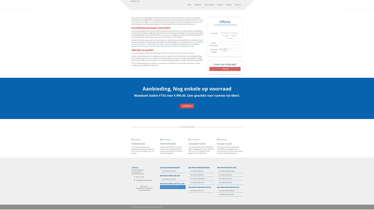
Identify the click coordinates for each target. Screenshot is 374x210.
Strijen (176, 46)
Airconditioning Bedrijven (197, 178)
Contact (238, 5)
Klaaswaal (168, 44)
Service (229, 5)
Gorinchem (142, 44)
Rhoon (159, 46)
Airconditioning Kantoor (197, 182)
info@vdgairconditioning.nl (144, 180)
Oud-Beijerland (194, 44)
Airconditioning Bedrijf (196, 175)
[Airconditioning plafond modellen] (165, 139)
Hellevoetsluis (160, 44)
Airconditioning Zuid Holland (170, 187)
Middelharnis (176, 44)
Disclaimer (152, 207)
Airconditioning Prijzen (225, 178)
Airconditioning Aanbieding (227, 171)
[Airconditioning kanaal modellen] (222, 139)
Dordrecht (134, 44)
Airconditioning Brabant (169, 171)
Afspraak (225, 69)
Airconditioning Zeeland (169, 179)
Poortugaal (143, 46)
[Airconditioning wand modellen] (135, 139)
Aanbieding (187, 106)
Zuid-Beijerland (183, 46)
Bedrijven (197, 5)
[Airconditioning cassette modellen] (193, 139)
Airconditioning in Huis (196, 190)
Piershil (170, 46)
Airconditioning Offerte (225, 182)
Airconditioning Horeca (197, 171)
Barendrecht (200, 42)
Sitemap (158, 207)
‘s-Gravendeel (150, 44)
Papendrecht (135, 46)
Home (189, 5)
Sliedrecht (164, 46)
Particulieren (209, 5)
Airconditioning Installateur (227, 190)
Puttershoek (152, 46)
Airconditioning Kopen (225, 175)
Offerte (220, 5)
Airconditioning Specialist (226, 194)
